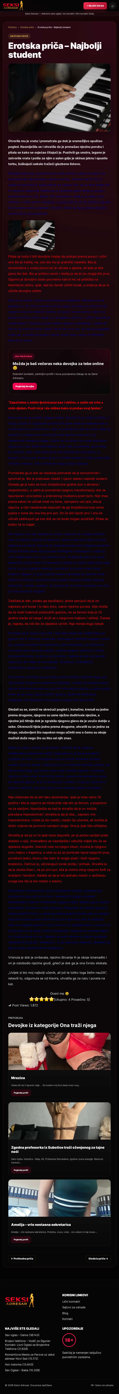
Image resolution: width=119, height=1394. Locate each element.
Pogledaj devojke (24, 386)
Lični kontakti (71, 1301)
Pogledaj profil (21, 1092)
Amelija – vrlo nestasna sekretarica (41, 1225)
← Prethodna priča (22, 1258)
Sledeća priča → (98, 1258)
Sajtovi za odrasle (73, 1307)
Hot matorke (13, 1364)
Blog (65, 1313)
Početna (12, 27)
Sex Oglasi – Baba (16, 1370)
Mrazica (18, 1078)
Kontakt (67, 1319)
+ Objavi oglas (95, 5)
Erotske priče (27, 27)
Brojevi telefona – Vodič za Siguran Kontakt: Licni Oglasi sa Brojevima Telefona (27, 1344)
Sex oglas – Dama (16, 1335)
